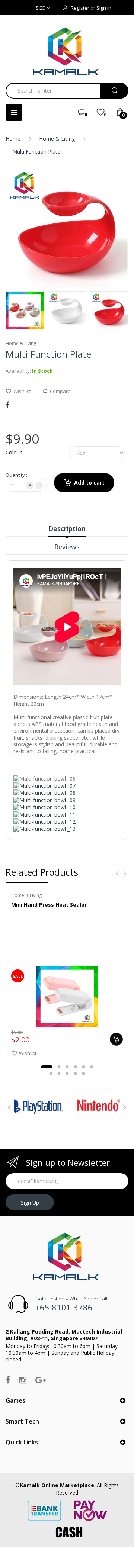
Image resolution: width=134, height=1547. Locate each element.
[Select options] (116, 1039)
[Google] (40, 1379)
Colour (14, 452)
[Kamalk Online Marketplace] (67, 51)
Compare (60, 391)
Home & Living (57, 138)
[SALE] (67, 996)
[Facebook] (7, 404)
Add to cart (89, 482)
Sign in (103, 7)
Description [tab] (67, 528)
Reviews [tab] (67, 546)
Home (13, 138)
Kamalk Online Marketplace (57, 1485)
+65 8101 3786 (64, 1307)
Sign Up (30, 1202)
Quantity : (16, 475)
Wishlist (22, 391)
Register (80, 7)
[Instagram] (22, 1379)
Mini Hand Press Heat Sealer (49, 904)
